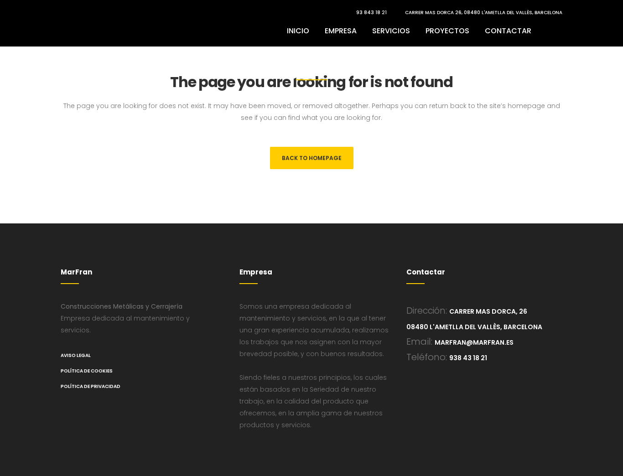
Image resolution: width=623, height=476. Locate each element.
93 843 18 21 (371, 12)
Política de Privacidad (90, 386)
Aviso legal (76, 355)
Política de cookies (87, 370)
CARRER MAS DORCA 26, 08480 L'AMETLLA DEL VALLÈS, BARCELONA (483, 12)
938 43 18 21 (468, 357)
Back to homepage (312, 158)
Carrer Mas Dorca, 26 (488, 311)
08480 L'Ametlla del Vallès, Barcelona (474, 326)
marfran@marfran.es (474, 342)
